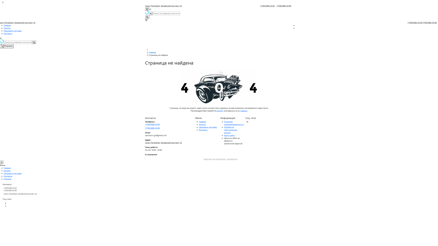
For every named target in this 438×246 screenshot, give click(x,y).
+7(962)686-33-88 (283, 6)
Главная (7, 25)
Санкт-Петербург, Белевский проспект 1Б (163, 6)
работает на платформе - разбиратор (220, 159)
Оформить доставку (13, 31)
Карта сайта (229, 135)
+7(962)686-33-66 (267, 6)
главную (243, 111)
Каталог (7, 28)
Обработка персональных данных (230, 130)
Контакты (8, 33)
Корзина (7, 179)
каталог (220, 111)
